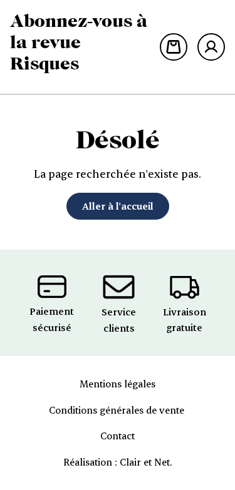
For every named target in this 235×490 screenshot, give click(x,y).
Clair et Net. (146, 462)
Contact (117, 435)
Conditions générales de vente (118, 410)
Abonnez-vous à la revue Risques (78, 42)
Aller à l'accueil (118, 206)
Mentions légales (117, 383)
